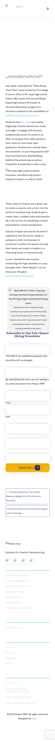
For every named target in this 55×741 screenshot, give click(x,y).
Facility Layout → (15, 597)
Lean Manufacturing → (17, 575)
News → (10, 663)
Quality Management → (18, 580)
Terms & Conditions (38, 727)
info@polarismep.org (24, 702)
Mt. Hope (26, 122)
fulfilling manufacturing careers (22, 115)
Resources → (13, 657)
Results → (11, 652)
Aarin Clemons (16, 77)
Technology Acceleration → (20, 607)
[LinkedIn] (9, 562)
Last (8, 416)
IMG (34, 718)
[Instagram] (17, 562)
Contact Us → (13, 682)
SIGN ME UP (28, 467)
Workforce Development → (20, 586)
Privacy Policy (17, 727)
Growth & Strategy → (17, 591)
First (8, 402)
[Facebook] (33, 562)
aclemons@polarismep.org (20, 276)
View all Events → (15, 627)
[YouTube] (25, 562)
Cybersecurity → (14, 602)
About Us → (12, 647)
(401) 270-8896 (22, 697)
